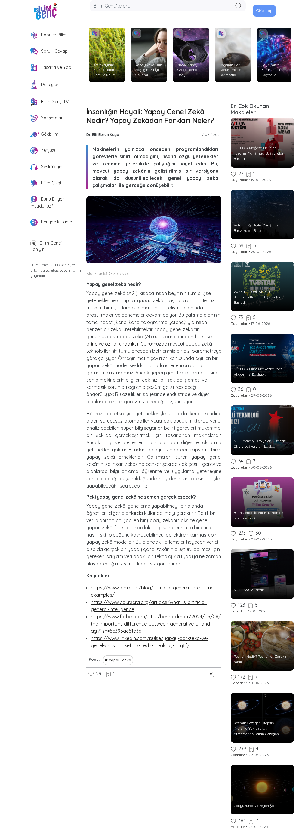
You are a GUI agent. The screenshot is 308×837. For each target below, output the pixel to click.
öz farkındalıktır (121, 344)
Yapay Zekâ (120, 659)
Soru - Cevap (54, 51)
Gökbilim (48, 134)
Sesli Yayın (51, 166)
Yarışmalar (51, 118)
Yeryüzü (48, 150)
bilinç (91, 344)
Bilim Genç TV (54, 101)
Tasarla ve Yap (55, 67)
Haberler (238, 611)
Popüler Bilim (53, 35)
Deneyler (49, 84)
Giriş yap (264, 10)
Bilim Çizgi (50, 183)
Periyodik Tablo (56, 221)
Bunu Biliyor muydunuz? (47, 202)
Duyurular (239, 179)
